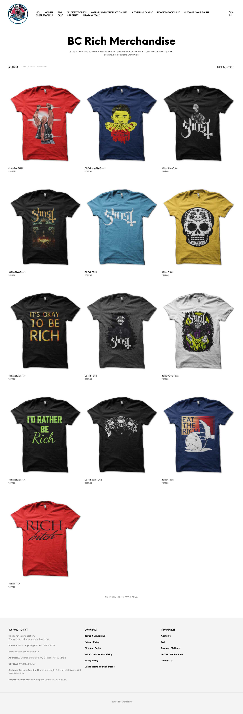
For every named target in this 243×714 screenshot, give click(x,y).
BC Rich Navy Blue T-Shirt (95, 168)
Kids (60, 12)
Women (49, 12)
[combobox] (220, 67)
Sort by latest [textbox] (224, 67)
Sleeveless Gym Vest (142, 12)
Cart (60, 15)
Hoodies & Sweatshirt (168, 12)
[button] (231, 12)
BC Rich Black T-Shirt (170, 168)
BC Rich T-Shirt (91, 272)
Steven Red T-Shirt (15, 168)
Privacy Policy (92, 642)
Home (24, 67)
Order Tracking (44, 15)
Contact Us (167, 660)
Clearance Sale (91, 15)
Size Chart (72, 15)
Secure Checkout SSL (172, 654)
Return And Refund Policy (98, 654)
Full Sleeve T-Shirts (76, 12)
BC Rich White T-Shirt (170, 376)
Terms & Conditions (95, 635)
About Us (166, 635)
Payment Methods (170, 648)
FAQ (163, 642)
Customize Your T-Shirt (196, 12)
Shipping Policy (93, 648)
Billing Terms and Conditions (100, 666)
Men (38, 12)
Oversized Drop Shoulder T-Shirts (109, 12)
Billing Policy (91, 660)
